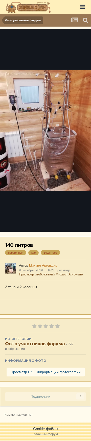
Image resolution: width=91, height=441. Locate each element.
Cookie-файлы (45, 429)
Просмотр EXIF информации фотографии (46, 372)
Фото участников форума (35, 343)
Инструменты (68, 222)
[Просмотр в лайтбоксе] (45, 130)
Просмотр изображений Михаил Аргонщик (51, 274)
